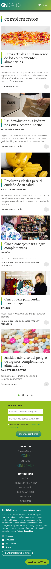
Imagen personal (37, 314)
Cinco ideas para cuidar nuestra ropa (22, 301)
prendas (33, 258)
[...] (25, 456)
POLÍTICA (25, 478)
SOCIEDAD (6, 66)
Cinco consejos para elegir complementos (24, 246)
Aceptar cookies (37, 562)
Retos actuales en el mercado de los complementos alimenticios (26, 58)
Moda (4, 258)
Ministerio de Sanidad (26, 376)
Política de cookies (25, 531)
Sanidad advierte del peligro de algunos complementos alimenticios (25, 362)
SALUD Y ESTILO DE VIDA (13, 189)
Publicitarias (10, 543)
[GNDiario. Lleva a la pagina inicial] (11, 5)
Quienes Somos (25, 451)
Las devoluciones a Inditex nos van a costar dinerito (24, 123)
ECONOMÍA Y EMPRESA (13, 129)
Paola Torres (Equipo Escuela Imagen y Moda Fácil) (20, 264)
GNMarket (25, 461)
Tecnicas (9, 536)
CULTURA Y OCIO (25, 492)
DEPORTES (25, 496)
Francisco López (9, 384)
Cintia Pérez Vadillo (10, 86)
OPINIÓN (5, 252)
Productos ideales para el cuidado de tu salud (23, 183)
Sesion (8, 547)
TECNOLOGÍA (25, 487)
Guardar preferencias (17, 553)
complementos (20, 258)
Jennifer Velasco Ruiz (11, 146)
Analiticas (9, 540)
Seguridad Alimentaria (11, 379)
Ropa (9, 258)
